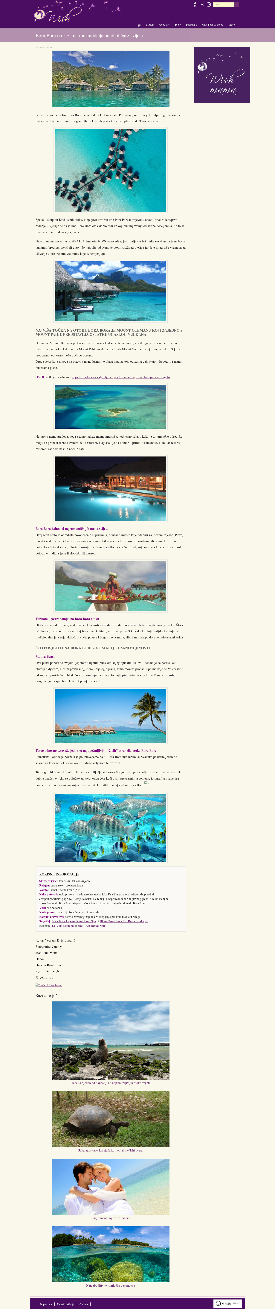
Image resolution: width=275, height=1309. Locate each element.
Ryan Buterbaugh (47, 971)
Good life (164, 25)
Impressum (46, 1304)
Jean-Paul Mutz (46, 952)
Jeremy (57, 946)
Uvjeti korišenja (65, 1304)
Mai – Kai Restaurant (91, 925)
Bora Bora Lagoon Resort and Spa (74, 921)
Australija (49, 47)
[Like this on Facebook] (50, 986)
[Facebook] (194, 5)
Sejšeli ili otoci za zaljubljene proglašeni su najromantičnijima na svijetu (121, 377)
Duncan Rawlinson (48, 965)
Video (231, 24)
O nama (84, 1304)
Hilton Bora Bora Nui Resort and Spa (124, 921)
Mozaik (150, 25)
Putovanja (191, 25)
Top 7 (178, 24)
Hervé (40, 958)
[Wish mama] (222, 74)
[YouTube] (201, 5)
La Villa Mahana (63, 925)
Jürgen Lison (44, 977)
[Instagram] (208, 5)
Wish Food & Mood (212, 25)
